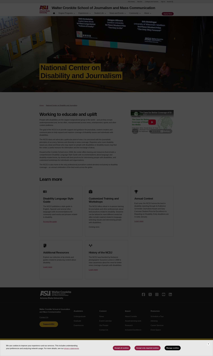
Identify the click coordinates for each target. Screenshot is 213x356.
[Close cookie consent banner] (208, 344)
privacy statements (71, 348)
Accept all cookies (122, 348)
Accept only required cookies (147, 348)
